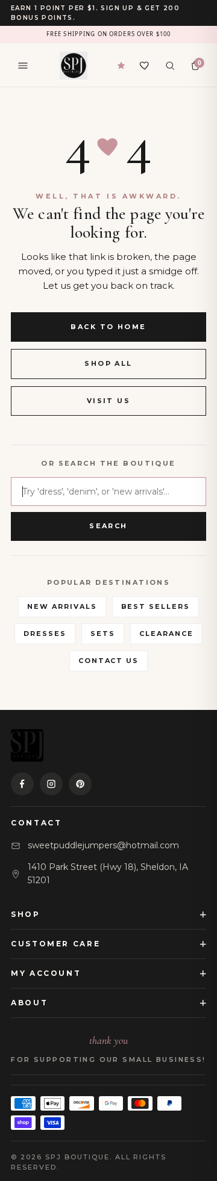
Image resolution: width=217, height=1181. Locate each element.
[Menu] (23, 66)
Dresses (45, 633)
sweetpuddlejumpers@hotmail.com (103, 845)
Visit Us (108, 400)
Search (108, 526)
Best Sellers (155, 606)
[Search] (170, 65)
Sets (102, 633)
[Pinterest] (80, 783)
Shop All (108, 363)
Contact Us (108, 660)
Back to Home (108, 326)
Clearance (166, 633)
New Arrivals (62, 606)
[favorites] (145, 65)
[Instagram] (51, 783)
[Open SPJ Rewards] (121, 66)
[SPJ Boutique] (73, 65)
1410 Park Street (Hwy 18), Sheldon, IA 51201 (108, 874)
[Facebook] (22, 783)
